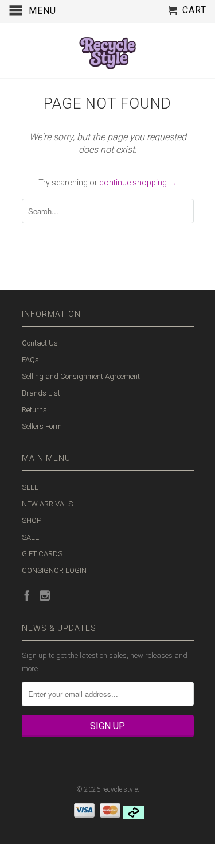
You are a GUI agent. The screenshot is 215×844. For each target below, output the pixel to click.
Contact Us (40, 343)
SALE (30, 537)
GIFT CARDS (42, 553)
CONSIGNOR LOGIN (54, 570)
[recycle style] (107, 50)
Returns (34, 409)
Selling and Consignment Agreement (81, 376)
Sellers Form (42, 426)
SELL (30, 487)
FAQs (30, 359)
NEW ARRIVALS (47, 504)
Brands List (41, 393)
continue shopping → (138, 182)
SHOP (31, 520)
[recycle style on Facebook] (27, 595)
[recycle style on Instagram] (45, 595)
